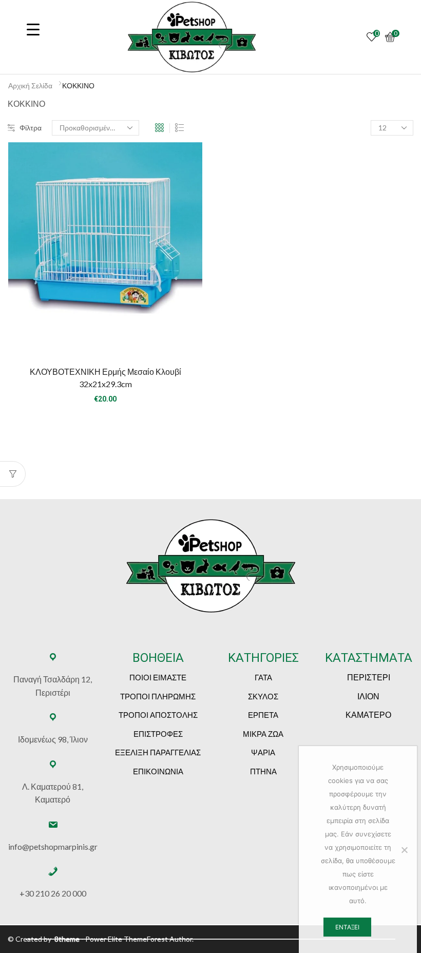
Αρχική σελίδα (30, 85)
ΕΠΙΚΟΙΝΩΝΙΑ (158, 771)
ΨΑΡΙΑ (263, 752)
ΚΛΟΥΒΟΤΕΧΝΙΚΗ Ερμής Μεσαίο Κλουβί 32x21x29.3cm (105, 378)
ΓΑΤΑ (263, 677)
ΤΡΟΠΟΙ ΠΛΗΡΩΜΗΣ (158, 696)
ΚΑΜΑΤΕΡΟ (368, 714)
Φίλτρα (31, 127)
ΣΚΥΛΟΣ (263, 696)
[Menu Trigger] (33, 29)
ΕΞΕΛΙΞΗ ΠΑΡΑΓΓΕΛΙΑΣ (158, 752)
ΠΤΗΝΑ (263, 771)
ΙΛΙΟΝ (368, 696)
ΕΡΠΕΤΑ (263, 714)
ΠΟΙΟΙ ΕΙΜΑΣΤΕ (157, 677)
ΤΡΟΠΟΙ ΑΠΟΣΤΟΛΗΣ (158, 714)
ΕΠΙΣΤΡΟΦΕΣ (158, 733)
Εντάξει (347, 927)
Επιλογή (105, 340)
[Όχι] (404, 850)
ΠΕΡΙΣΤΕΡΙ (368, 677)
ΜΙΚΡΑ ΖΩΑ (263, 733)
